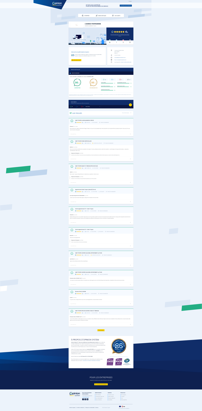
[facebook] (83, 399)
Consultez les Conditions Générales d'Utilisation (91, 360)
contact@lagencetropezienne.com (120, 57)
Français (130, 1)
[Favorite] (130, 104)
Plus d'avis (100, 330)
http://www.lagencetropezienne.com (120, 59)
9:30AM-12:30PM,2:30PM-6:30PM (126, 62)
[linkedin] (87, 399)
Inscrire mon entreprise (126, 5)
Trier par (125, 112)
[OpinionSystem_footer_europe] (122, 405)
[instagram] (85, 399)
